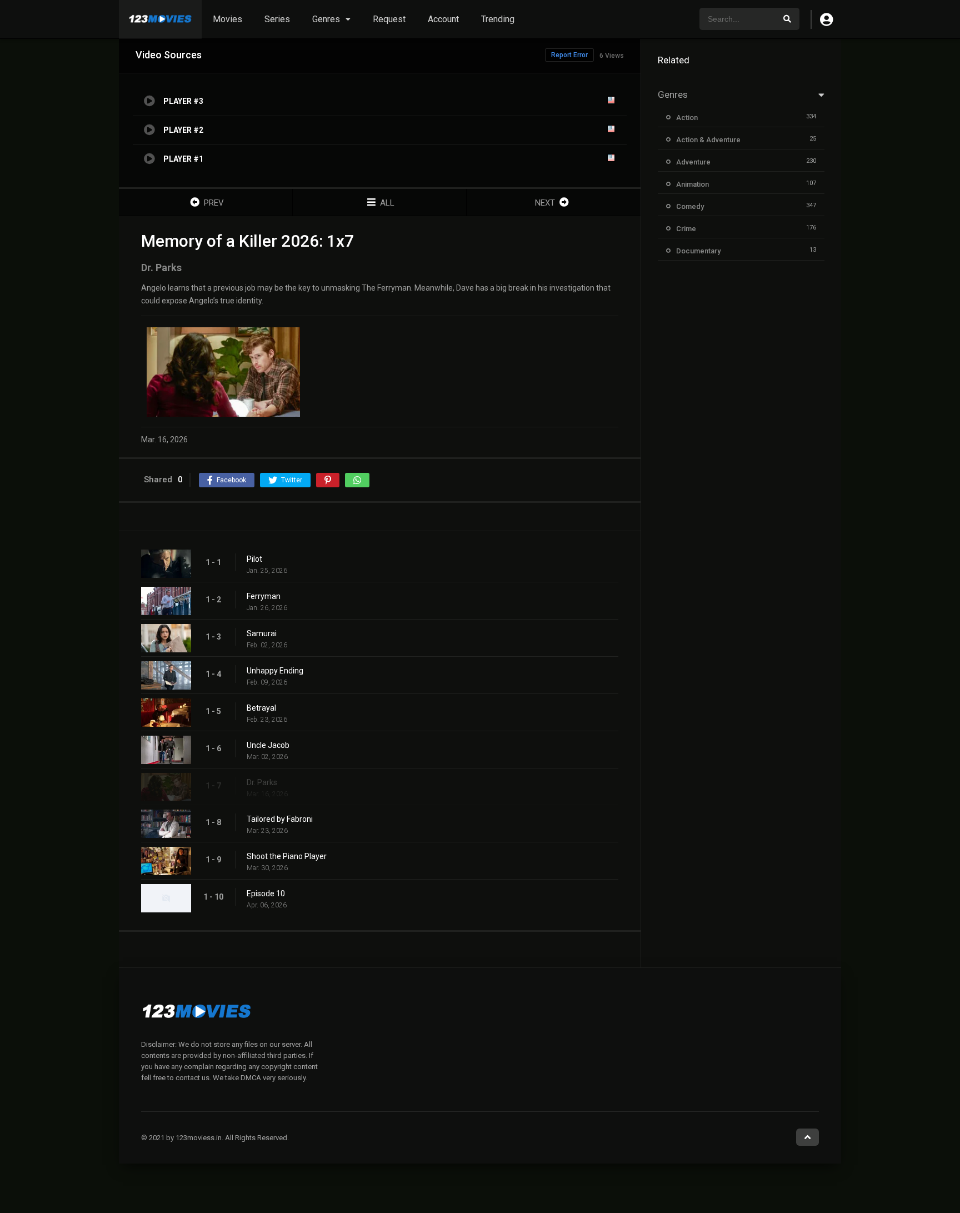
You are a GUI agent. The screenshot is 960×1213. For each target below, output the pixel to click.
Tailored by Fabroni (280, 819)
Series (277, 19)
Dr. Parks (262, 782)
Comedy (690, 206)
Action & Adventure (708, 140)
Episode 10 (266, 893)
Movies (227, 19)
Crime (686, 228)
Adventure (693, 162)
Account (443, 19)
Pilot (254, 559)
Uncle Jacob (268, 745)
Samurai (262, 633)
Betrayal (261, 707)
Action (687, 117)
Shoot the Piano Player (287, 856)
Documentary (698, 251)
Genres (326, 19)
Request (389, 19)
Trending (497, 19)
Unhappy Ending (275, 670)
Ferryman (264, 596)
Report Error (569, 55)
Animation (692, 184)
